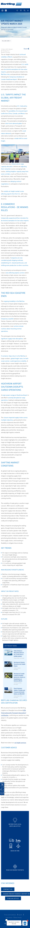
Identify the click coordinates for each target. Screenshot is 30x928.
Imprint (20, 915)
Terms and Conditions (10, 915)
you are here (6, 41)
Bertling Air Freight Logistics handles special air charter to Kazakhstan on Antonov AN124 (19, 677)
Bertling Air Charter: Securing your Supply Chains (19, 664)
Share (26, 49)
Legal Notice (9, 917)
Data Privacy (18, 917)
